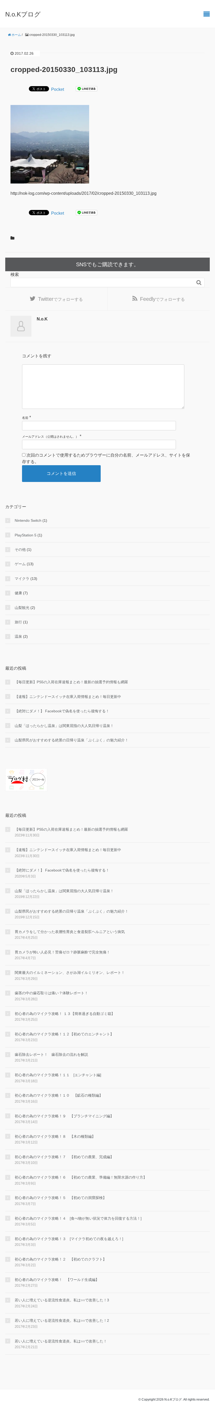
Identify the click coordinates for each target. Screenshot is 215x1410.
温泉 (18, 636)
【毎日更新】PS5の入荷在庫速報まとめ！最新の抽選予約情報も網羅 (71, 682)
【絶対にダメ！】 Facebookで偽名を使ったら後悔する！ (62, 711)
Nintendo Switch (28, 520)
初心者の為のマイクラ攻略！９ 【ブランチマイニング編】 (64, 1116)
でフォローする (60, 299)
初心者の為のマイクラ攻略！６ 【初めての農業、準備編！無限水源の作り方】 (81, 1177)
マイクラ (22, 578)
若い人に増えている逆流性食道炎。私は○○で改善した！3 (62, 1300)
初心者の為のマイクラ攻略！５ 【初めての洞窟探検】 (60, 1198)
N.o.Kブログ (23, 14)
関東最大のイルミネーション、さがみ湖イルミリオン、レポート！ (70, 972)
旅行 (18, 622)
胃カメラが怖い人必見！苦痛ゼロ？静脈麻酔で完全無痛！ (62, 952)
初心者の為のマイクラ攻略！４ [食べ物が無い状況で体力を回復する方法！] (78, 1218)
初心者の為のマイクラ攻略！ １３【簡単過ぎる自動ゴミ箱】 (65, 1014)
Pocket (57, 89)
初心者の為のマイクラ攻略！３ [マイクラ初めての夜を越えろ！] (69, 1239)
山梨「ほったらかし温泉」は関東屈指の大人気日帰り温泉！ (64, 726)
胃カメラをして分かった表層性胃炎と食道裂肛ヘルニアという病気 (70, 932)
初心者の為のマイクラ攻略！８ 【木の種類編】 (55, 1136)
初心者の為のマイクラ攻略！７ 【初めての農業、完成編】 (64, 1157)
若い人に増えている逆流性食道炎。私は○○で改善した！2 (62, 1320)
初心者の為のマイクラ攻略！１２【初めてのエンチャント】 (64, 1034)
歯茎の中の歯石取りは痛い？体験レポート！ (51, 993)
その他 (20, 549)
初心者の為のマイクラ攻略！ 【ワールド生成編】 (57, 1280)
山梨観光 (22, 608)
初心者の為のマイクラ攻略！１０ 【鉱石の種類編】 (59, 1095)
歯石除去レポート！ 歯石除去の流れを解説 (51, 1054)
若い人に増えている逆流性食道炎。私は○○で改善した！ (61, 1341)
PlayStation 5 (25, 535)
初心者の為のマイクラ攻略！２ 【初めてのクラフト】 (60, 1259)
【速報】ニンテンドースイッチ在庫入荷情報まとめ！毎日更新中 (68, 697)
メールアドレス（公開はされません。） (50, 436)
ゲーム (20, 564)
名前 (25, 418)
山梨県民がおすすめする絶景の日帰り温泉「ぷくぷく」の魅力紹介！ (71, 740)
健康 (18, 593)
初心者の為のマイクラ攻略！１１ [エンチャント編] (58, 1075)
